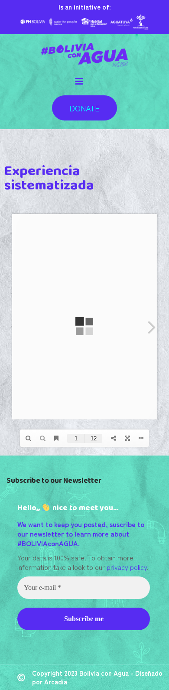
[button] (84, 107)
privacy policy (127, 567)
